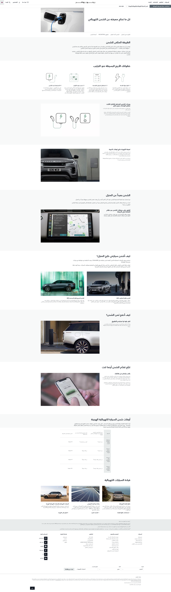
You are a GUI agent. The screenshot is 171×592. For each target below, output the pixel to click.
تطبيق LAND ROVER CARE (86, 542)
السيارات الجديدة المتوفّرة (112, 550)
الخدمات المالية (115, 543)
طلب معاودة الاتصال (113, 547)
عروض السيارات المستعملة (112, 538)
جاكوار (66, 542)
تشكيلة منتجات (115, 542)
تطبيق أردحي (90, 540)
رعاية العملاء (90, 538)
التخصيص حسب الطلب (137, 543)
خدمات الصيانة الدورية (88, 545)
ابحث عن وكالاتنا (69, 569)
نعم (32, 588)
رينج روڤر (140, 537)
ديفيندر (65, 538)
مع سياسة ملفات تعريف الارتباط (136, 580)
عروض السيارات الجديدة (113, 537)
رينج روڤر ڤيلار (139, 540)
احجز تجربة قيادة (115, 545)
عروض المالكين (115, 540)
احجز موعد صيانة (89, 543)
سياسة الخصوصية (58, 579)
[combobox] (132, 569)
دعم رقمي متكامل (89, 547)
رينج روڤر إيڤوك (138, 542)
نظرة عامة (91, 537)
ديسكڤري (65, 540)
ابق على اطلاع (115, 549)
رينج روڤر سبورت (138, 538)
